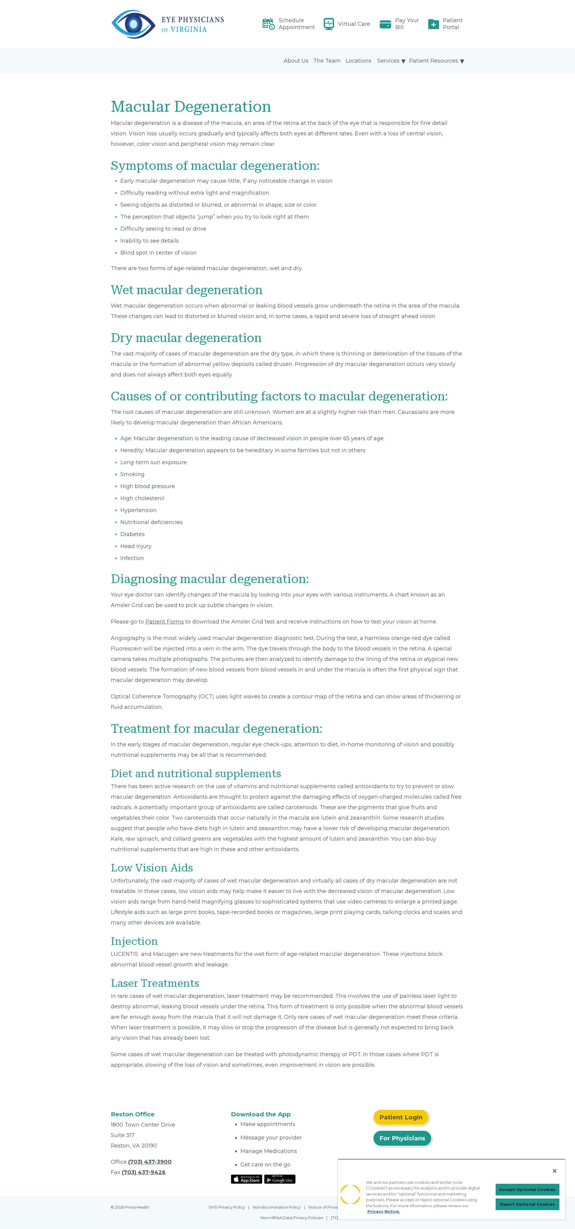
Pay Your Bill (407, 24)
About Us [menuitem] (296, 60)
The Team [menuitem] (327, 60)
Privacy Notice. (383, 1211)
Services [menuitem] (388, 60)
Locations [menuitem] (358, 60)
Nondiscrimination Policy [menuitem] (277, 1207)
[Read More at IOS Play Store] (246, 1178)
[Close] (554, 1170)
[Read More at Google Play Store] (280, 1178)
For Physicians (402, 1138)
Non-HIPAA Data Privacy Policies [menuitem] (292, 1217)
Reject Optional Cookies (527, 1204)
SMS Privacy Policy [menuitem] (226, 1207)
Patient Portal (453, 24)
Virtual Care (354, 24)
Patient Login (401, 1117)
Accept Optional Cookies (527, 1189)
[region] (451, 1189)
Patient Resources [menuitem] (433, 60)
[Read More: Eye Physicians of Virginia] (167, 24)
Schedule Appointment (297, 24)
